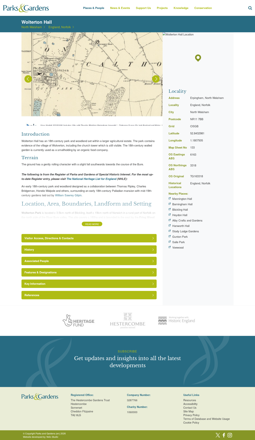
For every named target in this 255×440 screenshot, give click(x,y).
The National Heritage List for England (91, 179)
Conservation (203, 8)
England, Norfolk (60, 27)
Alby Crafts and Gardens (187, 220)
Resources (189, 400)
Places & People (93, 8)
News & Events (120, 8)
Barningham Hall (182, 204)
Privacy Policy (191, 415)
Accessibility (190, 404)
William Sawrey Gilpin (68, 195)
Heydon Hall (179, 215)
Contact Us (189, 407)
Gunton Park (180, 236)
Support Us (143, 8)
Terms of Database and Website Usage (206, 419)
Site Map (188, 411)
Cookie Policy (191, 422)
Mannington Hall (182, 199)
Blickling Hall (180, 209)
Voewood (178, 247)
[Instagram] (230, 435)
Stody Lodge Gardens (185, 231)
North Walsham (31, 27)
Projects (162, 8)
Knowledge (181, 8)
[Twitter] (218, 435)
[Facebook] (224, 435)
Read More (92, 224)
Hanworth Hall (180, 226)
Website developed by (40, 436)
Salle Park (178, 242)
